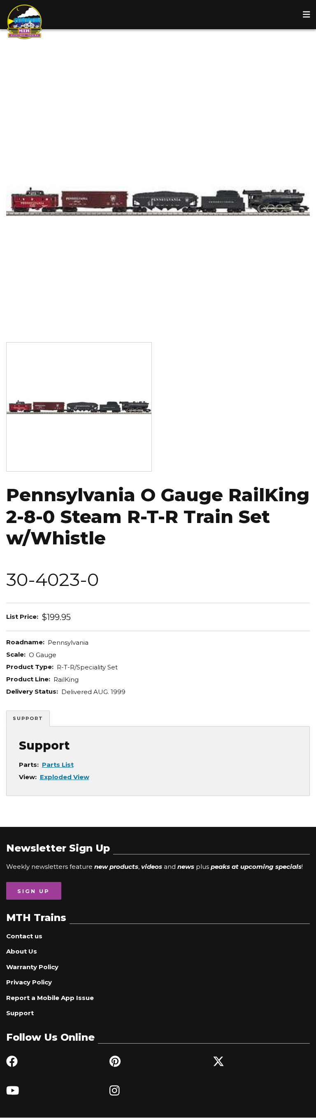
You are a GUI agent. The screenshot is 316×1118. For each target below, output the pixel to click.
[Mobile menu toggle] (306, 14)
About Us (21, 951)
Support (28, 718)
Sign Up (33, 891)
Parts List (58, 764)
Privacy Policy (29, 982)
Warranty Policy (32, 967)
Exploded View (64, 777)
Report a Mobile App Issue (50, 998)
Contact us (24, 936)
